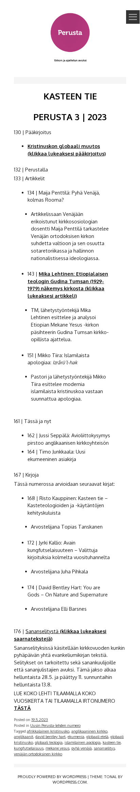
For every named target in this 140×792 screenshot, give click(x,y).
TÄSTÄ (22, 708)
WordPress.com (70, 782)
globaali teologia (49, 742)
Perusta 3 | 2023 (70, 116)
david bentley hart (50, 736)
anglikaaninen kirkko (89, 731)
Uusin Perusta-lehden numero (55, 725)
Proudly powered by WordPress (52, 776)
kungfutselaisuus (28, 748)
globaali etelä (97, 736)
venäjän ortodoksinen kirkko (38, 753)
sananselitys (104, 748)
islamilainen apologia (83, 742)
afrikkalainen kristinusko (48, 731)
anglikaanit (23, 736)
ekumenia (76, 736)
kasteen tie (112, 742)
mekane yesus (57, 748)
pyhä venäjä (81, 748)
